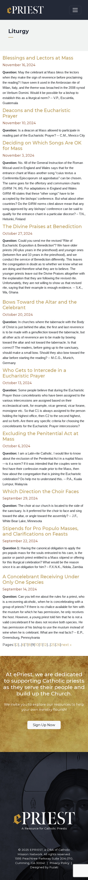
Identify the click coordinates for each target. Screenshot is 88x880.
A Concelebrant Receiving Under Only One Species (41, 579)
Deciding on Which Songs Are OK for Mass (42, 145)
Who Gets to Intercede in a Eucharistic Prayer (34, 373)
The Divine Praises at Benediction (42, 226)
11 (41, 645)
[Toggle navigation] (75, 10)
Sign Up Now (44, 725)
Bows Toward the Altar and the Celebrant (40, 304)
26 (58, 645)
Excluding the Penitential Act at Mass (40, 436)
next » (66, 645)
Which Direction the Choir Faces (41, 491)
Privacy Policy (59, 863)
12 (45, 645)
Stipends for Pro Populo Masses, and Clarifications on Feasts (40, 531)
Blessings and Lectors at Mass (38, 58)
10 (37, 645)
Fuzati (53, 867)
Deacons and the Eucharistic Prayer (36, 113)
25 (53, 645)
